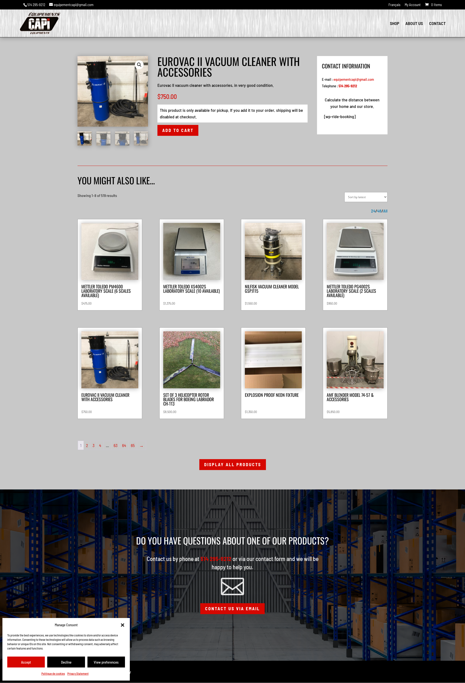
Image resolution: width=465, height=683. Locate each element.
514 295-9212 (36, 4)
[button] (122, 625)
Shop (394, 24)
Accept (26, 662)
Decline (66, 662)
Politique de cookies (53, 673)
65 (133, 445)
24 (373, 210)
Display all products (232, 464)
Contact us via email (232, 608)
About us (414, 24)
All (385, 210)
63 (115, 445)
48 (379, 210)
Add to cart (178, 130)
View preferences (106, 662)
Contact (437, 24)
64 (124, 445)
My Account (413, 5)
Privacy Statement (78, 673)
